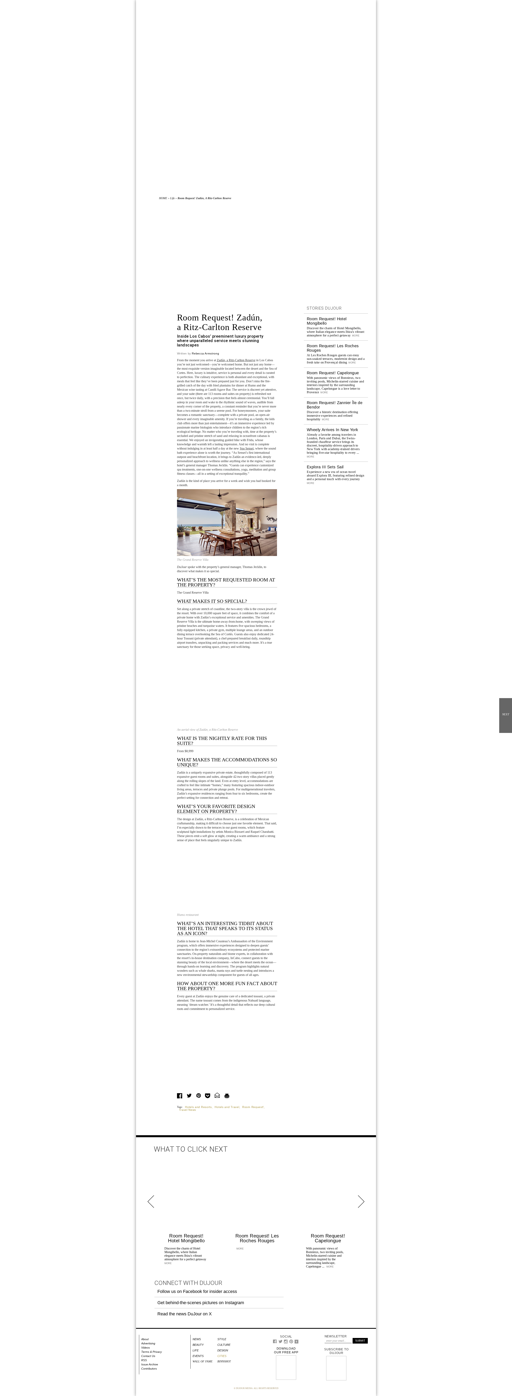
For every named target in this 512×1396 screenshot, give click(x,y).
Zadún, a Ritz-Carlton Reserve (236, 360)
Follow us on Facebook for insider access (197, 1291)
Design (222, 1350)
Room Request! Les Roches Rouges (257, 1238)
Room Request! (253, 1107)
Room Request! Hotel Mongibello (186, 1238)
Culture (223, 1344)
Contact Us (148, 1356)
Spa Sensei (247, 448)
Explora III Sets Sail (325, 467)
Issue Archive (149, 1364)
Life (172, 198)
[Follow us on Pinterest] (291, 1342)
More (355, 335)
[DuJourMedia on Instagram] (286, 1342)
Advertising (148, 1343)
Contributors (149, 1368)
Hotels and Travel (227, 1107)
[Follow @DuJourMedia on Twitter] (280, 1342)
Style (221, 1339)
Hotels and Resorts (198, 1107)
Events (198, 1356)
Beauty (198, 1344)
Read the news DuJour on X (184, 1313)
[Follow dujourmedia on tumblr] (296, 1342)
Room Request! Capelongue (333, 373)
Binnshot (224, 1361)
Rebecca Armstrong (205, 353)
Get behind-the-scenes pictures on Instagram (200, 1302)
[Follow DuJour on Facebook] (275, 1342)
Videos (145, 1347)
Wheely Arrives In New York (332, 430)
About (145, 1339)
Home (163, 198)
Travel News (187, 1109)
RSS (144, 1360)
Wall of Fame (203, 1361)
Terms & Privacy (151, 1351)
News (197, 1339)
